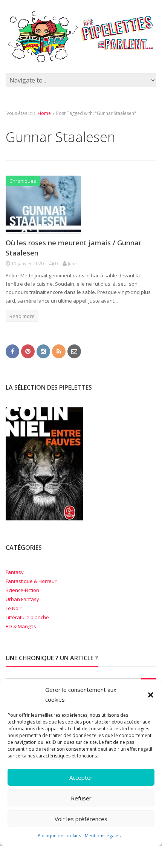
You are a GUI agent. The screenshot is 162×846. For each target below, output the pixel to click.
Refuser (81, 798)
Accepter (81, 777)
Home (44, 113)
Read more (22, 316)
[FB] (12, 350)
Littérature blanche (27, 617)
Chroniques (22, 180)
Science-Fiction (22, 590)
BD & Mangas (21, 626)
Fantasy (15, 572)
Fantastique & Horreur (31, 581)
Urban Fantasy (22, 599)
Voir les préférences (81, 819)
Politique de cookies (59, 835)
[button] (150, 695)
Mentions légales (103, 835)
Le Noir (13, 608)
